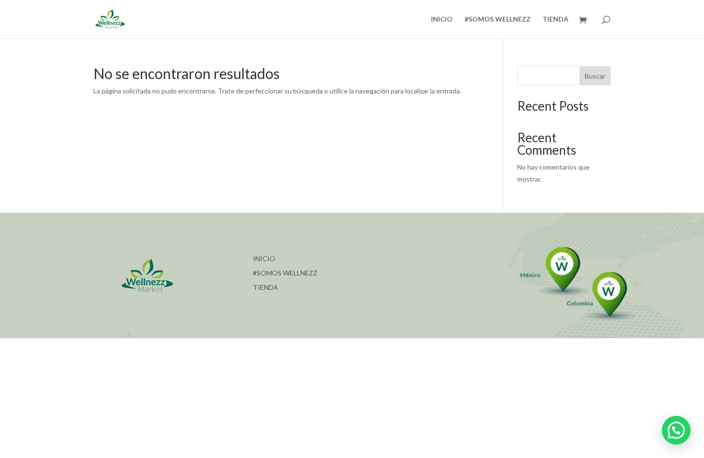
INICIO (442, 19)
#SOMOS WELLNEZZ (498, 19)
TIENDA (555, 19)
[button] (676, 430)
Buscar (595, 76)
